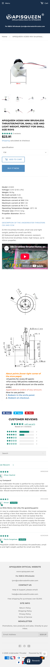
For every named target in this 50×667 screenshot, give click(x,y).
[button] (7, 133)
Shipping (6, 141)
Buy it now (13, 168)
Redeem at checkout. (18, 398)
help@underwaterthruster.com (25, 594)
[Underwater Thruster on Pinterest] (24, 646)
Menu (7, 3)
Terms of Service (25, 617)
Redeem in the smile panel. (21, 395)
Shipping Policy (25, 611)
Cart (46, 3)
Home (4, 36)
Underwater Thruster (17, 653)
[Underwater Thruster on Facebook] (20, 646)
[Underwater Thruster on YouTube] (29, 646)
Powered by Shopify (37, 653)
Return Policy (25, 608)
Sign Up (43, 634)
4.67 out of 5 (29, 424)
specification (8, 147)
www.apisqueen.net (25, 571)
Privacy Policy (25, 614)
